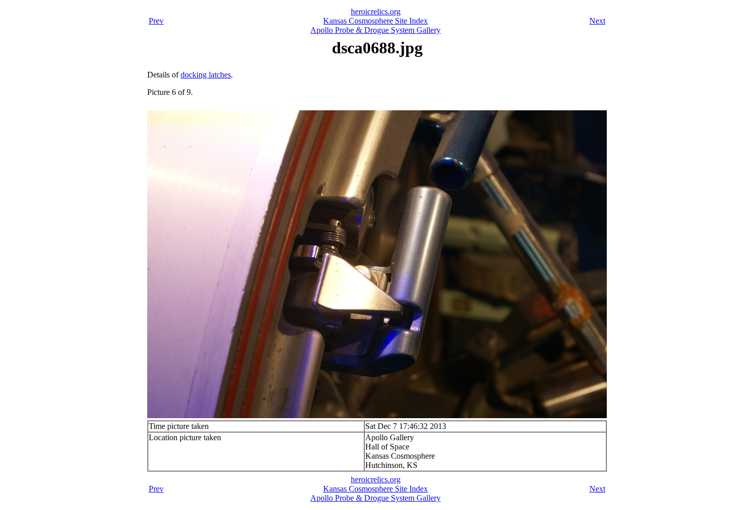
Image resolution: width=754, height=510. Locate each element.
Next (597, 20)
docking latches (206, 74)
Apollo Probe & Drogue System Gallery (375, 30)
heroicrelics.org (376, 11)
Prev (156, 20)
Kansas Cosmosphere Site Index (375, 20)
